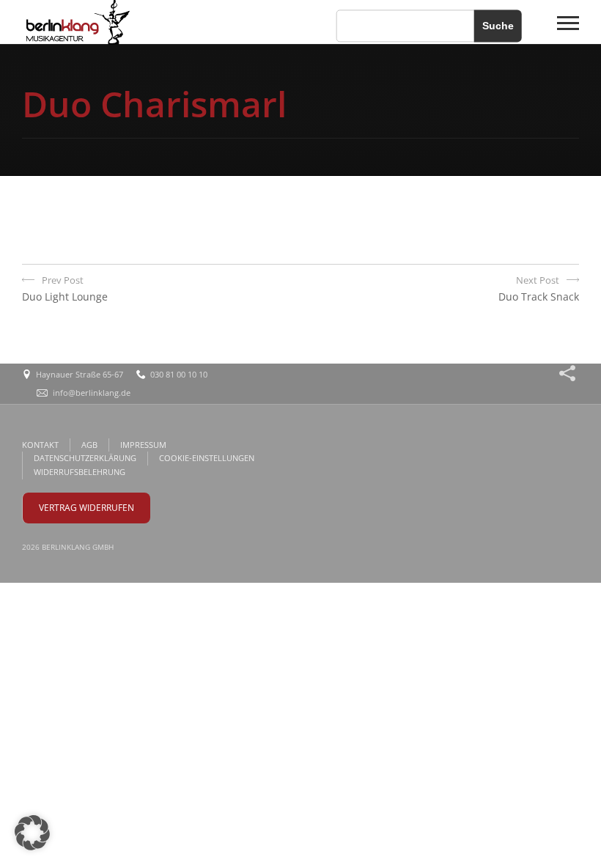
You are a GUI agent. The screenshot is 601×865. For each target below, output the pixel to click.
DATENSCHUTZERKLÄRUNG (85, 457)
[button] (32, 832)
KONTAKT (40, 444)
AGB (89, 444)
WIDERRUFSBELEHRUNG (79, 471)
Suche (498, 26)
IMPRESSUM (143, 444)
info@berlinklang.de (91, 392)
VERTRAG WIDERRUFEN (86, 507)
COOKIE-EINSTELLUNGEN (206, 457)
